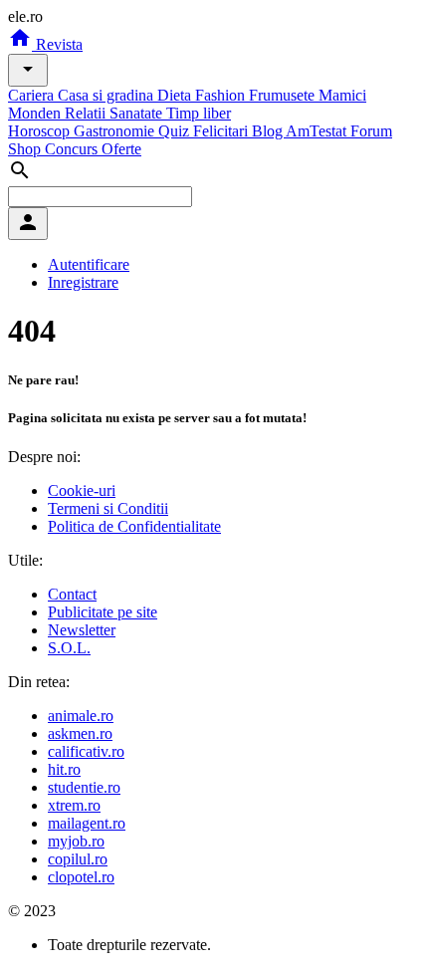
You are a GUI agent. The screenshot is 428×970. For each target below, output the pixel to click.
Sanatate (137, 113)
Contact (72, 594)
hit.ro (64, 769)
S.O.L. (69, 647)
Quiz (175, 130)
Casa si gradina (107, 95)
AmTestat (318, 130)
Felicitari (222, 130)
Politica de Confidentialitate (134, 526)
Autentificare (88, 264)
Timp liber (198, 113)
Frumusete (284, 95)
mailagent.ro (86, 823)
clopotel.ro (81, 876)
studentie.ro (84, 787)
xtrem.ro (74, 805)
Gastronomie (116, 130)
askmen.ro (80, 733)
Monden (36, 113)
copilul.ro (77, 858)
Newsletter (81, 629)
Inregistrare (83, 282)
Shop (26, 148)
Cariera (33, 95)
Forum (371, 130)
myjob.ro (76, 841)
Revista (57, 44)
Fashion (222, 95)
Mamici (342, 95)
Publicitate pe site (102, 612)
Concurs (73, 148)
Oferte (121, 148)
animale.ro (80, 715)
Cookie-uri (81, 490)
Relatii (87, 113)
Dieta (176, 95)
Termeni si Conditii (108, 508)
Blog (269, 130)
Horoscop (41, 130)
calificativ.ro (86, 751)
